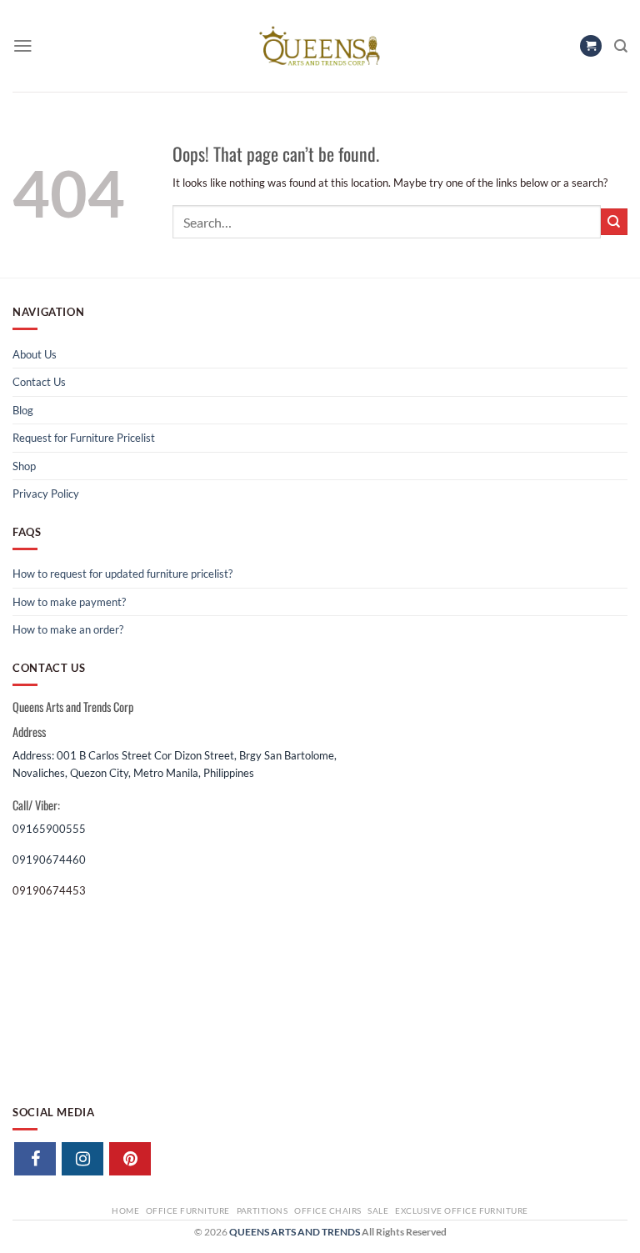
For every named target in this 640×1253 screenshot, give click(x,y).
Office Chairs (327, 1210)
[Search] (621, 46)
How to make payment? (69, 602)
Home (125, 1210)
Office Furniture (188, 1210)
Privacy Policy (45, 493)
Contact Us (39, 381)
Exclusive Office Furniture (461, 1210)
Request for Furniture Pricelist (83, 437)
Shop (24, 466)
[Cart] (591, 46)
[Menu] (22, 46)
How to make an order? (67, 629)
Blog (22, 410)
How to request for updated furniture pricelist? (122, 573)
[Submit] (614, 221)
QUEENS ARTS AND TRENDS (294, 1231)
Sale (378, 1210)
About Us (34, 354)
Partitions (262, 1210)
